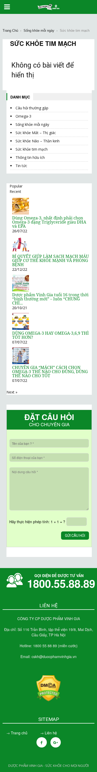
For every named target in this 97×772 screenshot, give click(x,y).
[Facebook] (41, 742)
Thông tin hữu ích (30, 157)
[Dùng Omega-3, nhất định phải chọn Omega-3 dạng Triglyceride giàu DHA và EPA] (20, 213)
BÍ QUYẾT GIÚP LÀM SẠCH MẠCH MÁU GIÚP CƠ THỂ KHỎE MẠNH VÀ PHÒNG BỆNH (50, 260)
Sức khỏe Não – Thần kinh (37, 140)
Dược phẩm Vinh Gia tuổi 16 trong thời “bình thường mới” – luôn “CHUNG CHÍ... (50, 299)
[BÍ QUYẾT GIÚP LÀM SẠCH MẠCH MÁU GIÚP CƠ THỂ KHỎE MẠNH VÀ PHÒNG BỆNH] (20, 251)
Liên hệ (51, 732)
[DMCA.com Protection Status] (48, 699)
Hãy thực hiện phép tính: (37, 521)
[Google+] (55, 742)
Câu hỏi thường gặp (32, 107)
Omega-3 (23, 116)
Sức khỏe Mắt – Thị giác (36, 132)
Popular (16, 186)
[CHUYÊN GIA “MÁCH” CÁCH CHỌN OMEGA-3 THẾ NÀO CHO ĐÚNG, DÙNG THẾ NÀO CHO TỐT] (20, 362)
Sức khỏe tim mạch (32, 149)
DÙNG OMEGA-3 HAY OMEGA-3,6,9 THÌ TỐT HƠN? (50, 335)
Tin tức (21, 165)
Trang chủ (19, 732)
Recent (15, 191)
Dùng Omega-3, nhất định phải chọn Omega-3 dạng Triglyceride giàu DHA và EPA (49, 222)
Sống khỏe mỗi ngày (32, 124)
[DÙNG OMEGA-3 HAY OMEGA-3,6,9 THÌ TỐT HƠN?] (20, 328)
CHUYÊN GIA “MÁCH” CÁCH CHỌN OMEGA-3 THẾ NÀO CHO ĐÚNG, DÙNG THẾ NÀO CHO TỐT (50, 372)
